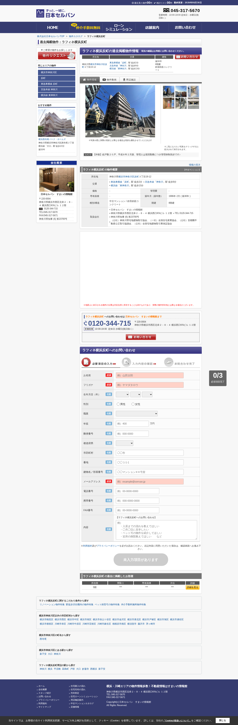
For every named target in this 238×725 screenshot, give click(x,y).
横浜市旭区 (163, 619)
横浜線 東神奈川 (49, 95)
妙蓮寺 (85, 669)
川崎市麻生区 (104, 624)
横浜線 (113, 68)
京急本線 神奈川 (49, 89)
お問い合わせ (45, 696)
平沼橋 (57, 669)
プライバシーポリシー (108, 545)
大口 (50, 654)
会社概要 (43, 689)
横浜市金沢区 (119, 619)
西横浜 (93, 669)
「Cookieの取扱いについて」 (177, 720)
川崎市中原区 (74, 624)
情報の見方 (194, 164)
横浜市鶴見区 (46, 619)
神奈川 (123, 65)
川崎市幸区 (60, 624)
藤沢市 (141, 624)
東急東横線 (115, 62)
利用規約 (87, 545)
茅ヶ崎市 (150, 624)
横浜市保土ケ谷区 (102, 619)
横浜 (50, 669)
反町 (124, 62)
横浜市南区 (85, 619)
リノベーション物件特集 (52, 604)
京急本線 (114, 65)
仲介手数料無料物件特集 (133, 604)
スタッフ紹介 (45, 693)
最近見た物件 (143, 3)
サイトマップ (45, 707)
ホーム (42, 686)
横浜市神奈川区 (97, 64)
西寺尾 (43, 639)
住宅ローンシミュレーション (84, 696)
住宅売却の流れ (78, 689)
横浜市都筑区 (46, 624)
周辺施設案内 (77, 700)
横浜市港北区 (134, 619)
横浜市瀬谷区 (177, 619)
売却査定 (75, 693)
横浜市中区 (73, 619)
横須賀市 (131, 624)
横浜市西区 (60, 619)
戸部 (72, 669)
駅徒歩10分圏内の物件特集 (79, 604)
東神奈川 (122, 68)
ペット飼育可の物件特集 (107, 604)
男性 (122, 404)
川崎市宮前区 (89, 624)
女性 (137, 404)
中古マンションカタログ (82, 703)
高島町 (65, 669)
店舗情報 (75, 707)
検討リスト (164, 3)
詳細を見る (192, 587)
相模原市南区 (119, 624)
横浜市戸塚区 (149, 619)
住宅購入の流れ (78, 686)
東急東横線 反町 (49, 84)
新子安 (43, 654)
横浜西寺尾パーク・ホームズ (52, 139)
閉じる (222, 720)
